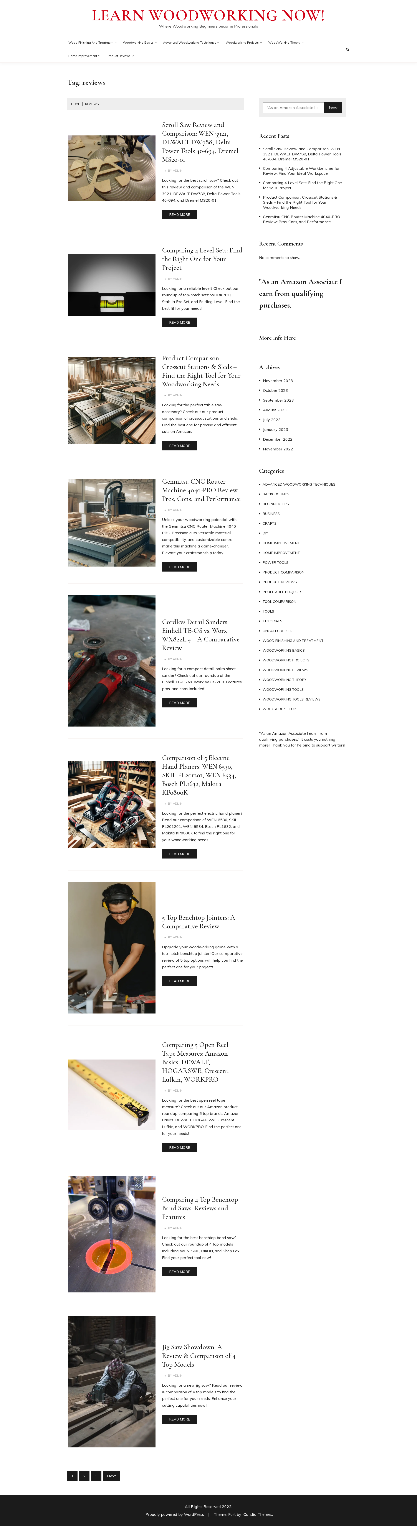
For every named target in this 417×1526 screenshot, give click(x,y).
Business (271, 513)
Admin (177, 171)
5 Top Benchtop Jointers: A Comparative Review (198, 921)
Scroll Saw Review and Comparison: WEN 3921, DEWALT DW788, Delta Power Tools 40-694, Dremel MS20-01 (200, 142)
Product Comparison (283, 572)
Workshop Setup (279, 709)
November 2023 (278, 380)
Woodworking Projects (242, 42)
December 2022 (278, 439)
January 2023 (275, 429)
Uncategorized (277, 631)
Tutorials (272, 621)
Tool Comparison (279, 601)
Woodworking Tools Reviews (292, 699)
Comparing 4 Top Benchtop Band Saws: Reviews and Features (200, 1208)
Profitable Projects (282, 592)
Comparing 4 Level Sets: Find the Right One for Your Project (202, 259)
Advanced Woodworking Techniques (189, 42)
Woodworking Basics (138, 42)
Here (290, 337)
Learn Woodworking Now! (208, 15)
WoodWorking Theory (284, 42)
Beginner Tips (276, 504)
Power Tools (275, 562)
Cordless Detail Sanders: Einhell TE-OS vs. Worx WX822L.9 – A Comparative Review (201, 635)
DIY (265, 533)
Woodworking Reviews (285, 670)
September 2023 (278, 400)
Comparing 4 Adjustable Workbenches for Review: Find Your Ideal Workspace (301, 171)
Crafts (269, 523)
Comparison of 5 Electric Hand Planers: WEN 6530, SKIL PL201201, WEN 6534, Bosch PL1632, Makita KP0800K (199, 775)
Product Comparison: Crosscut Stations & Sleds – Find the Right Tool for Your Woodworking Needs (201, 371)
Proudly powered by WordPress (175, 1514)
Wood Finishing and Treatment (90, 42)
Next (111, 1475)
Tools (268, 611)
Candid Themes (257, 1514)
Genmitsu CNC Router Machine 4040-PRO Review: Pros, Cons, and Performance (201, 490)
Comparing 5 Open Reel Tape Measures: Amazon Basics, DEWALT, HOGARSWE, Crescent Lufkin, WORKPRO (195, 1062)
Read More (179, 214)
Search (333, 107)
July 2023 (272, 419)
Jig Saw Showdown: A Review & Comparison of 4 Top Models (198, 1356)
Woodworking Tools (283, 689)
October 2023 (275, 390)
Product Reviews (119, 56)
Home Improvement (82, 56)
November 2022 (278, 449)
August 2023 (275, 409)
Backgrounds (276, 494)
